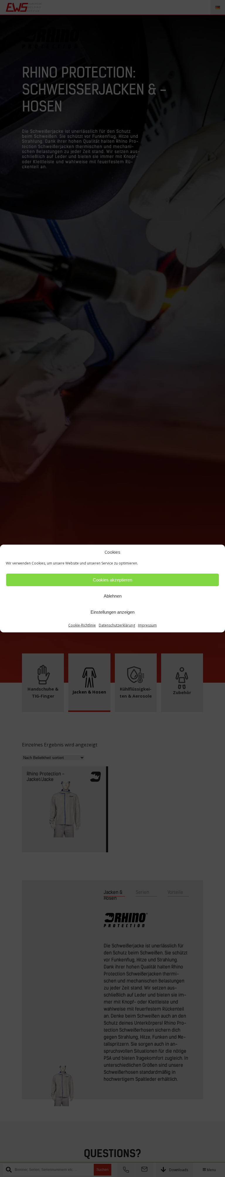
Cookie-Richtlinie (82, 625)
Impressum (147, 625)
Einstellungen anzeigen (112, 612)
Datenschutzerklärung (117, 625)
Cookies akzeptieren (112, 579)
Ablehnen (113, 595)
